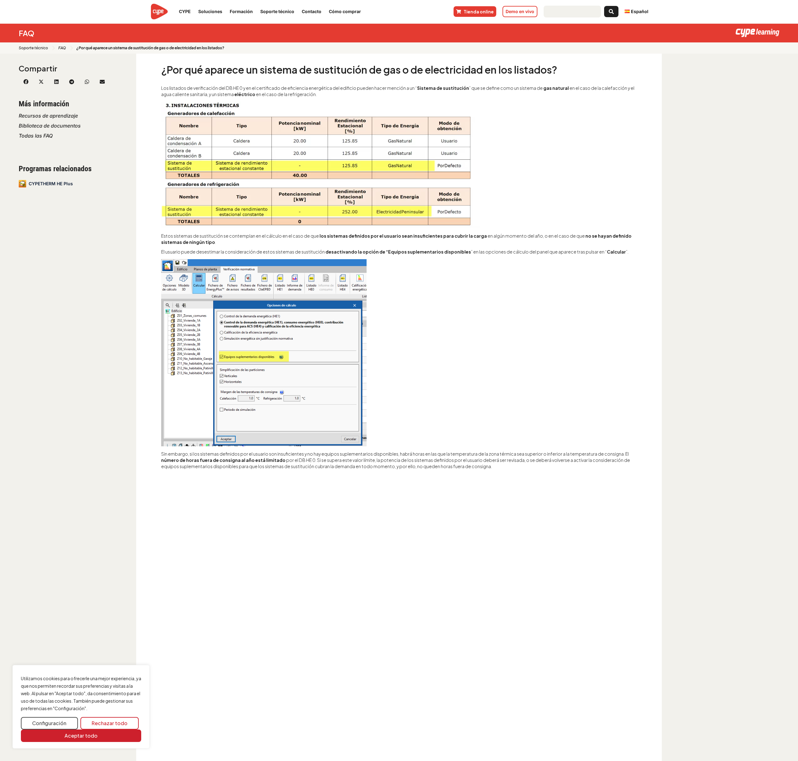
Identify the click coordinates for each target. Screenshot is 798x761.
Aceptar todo (81, 735)
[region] (81, 707)
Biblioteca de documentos (50, 126)
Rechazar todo (109, 723)
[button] (26, 82)
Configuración (49, 723)
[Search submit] (611, 11)
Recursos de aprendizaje (48, 116)
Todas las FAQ (36, 136)
